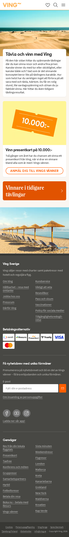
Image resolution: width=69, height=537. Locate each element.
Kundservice (42, 281)
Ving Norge (42, 527)
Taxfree (7, 461)
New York (40, 493)
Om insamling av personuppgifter (23, 397)
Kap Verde (41, 510)
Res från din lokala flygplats (14, 447)
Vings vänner (10, 511)
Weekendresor (44, 452)
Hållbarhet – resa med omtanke (16, 288)
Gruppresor (10, 473)
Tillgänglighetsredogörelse (48, 318)
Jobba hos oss (11, 296)
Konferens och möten (15, 467)
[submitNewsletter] (62, 388)
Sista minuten (43, 446)
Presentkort (10, 455)
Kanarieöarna (43, 481)
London (40, 463)
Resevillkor (41, 293)
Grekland (40, 487)
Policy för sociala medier (49, 310)
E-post (6, 381)
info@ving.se (40, 531)
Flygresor (41, 457)
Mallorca (40, 469)
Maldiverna (42, 499)
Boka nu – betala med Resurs (15, 503)
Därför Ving (9, 308)
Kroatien (40, 504)
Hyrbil (6, 484)
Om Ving (8, 281)
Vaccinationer (43, 304)
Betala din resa (11, 496)
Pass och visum (44, 298)
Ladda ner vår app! (14, 421)
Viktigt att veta (43, 287)
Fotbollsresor (11, 490)
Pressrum (8, 302)
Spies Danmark (57, 527)
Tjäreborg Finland (10, 531)
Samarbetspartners (14, 479)
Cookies (9, 527)
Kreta (38, 475)
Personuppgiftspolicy (25, 527)
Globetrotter (25, 531)
